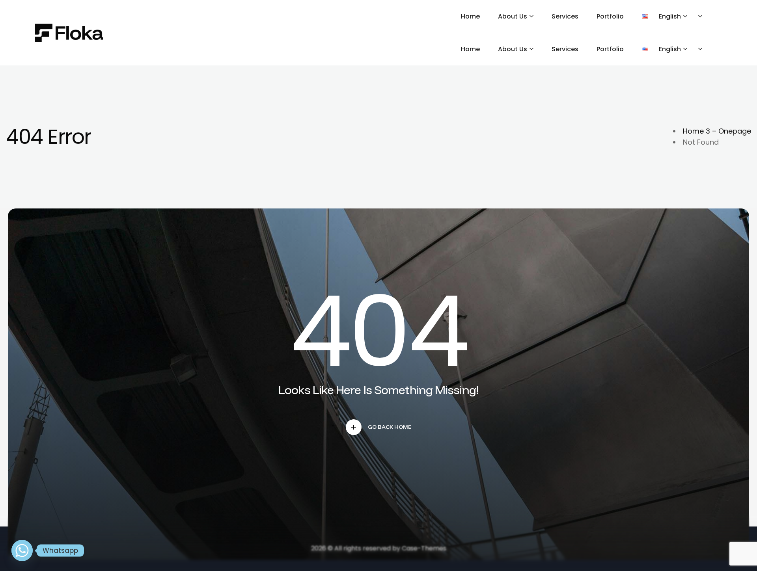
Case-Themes (424, 548)
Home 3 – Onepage (717, 131)
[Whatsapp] (22, 550)
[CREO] (69, 33)
